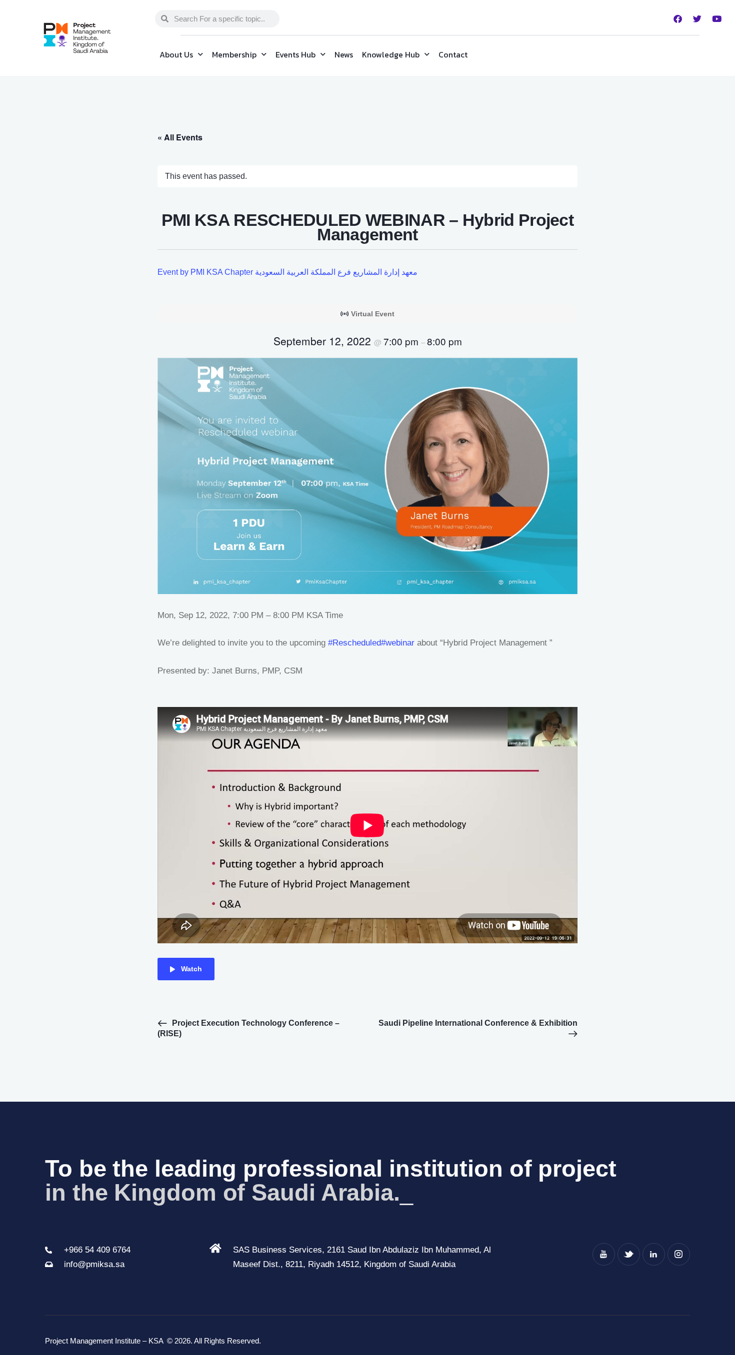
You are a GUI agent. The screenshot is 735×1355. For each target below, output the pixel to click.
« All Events (180, 137)
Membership (234, 54)
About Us (176, 54)
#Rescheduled (354, 643)
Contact (453, 54)
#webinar (397, 643)
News (343, 54)
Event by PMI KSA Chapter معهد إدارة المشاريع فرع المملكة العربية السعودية (288, 272)
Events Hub (296, 54)
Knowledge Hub (391, 54)
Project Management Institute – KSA (105, 1341)
